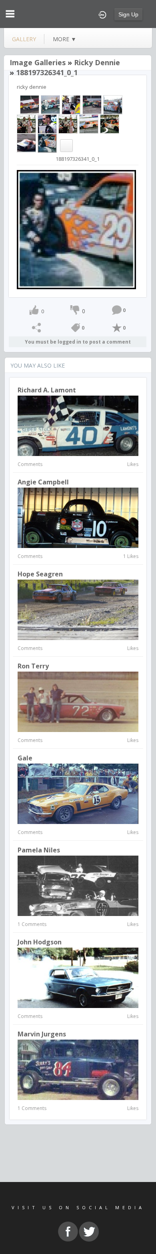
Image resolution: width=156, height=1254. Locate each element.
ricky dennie (97, 62)
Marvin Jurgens (42, 1034)
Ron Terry (33, 666)
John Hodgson (40, 942)
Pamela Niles (39, 850)
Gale (25, 758)
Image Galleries (38, 62)
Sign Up (128, 14)
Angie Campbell (43, 482)
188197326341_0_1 (47, 72)
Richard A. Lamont (47, 390)
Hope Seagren (40, 574)
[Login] (102, 14)
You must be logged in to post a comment (78, 341)
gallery (24, 39)
